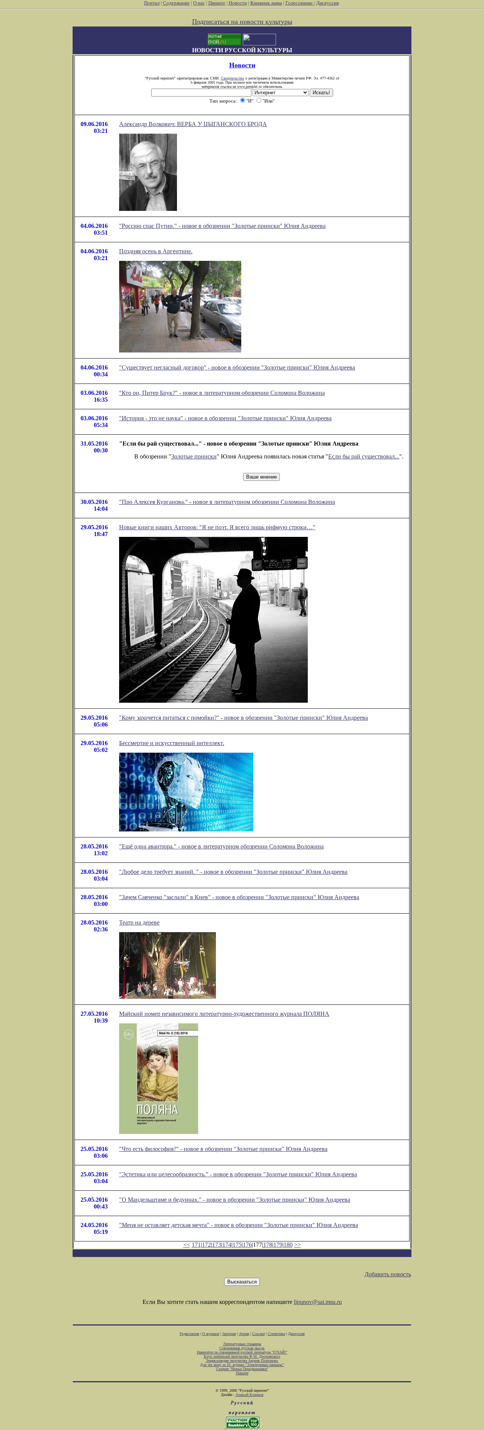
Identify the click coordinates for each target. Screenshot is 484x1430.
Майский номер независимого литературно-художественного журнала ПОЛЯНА (224, 1014)
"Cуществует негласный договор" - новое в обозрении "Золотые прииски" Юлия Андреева (237, 367)
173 (216, 1244)
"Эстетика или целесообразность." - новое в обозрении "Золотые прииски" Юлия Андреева (238, 1174)
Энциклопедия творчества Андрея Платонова (242, 1360)
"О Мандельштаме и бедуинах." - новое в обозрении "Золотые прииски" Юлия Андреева (234, 1199)
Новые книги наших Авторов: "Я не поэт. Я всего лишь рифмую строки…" (217, 527)
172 (206, 1244)
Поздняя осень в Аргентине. (155, 251)
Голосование (299, 3)
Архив (244, 1334)
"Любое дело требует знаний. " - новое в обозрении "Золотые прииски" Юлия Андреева (233, 872)
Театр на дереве (139, 922)
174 (226, 1244)
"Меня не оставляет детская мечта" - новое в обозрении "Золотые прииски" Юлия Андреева (238, 1225)
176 (247, 1244)
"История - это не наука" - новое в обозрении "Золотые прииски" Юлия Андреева (225, 418)
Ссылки (258, 1334)
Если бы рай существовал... (363, 456)
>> (297, 1244)
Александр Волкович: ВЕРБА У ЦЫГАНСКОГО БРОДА (193, 124)
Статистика (276, 1334)
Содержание (176, 3)
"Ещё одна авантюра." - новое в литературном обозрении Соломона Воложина (221, 846)
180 (288, 1244)
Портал (152, 3)
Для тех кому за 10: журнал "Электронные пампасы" (242, 1365)
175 (237, 1244)
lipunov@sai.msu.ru (318, 1302)
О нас (199, 3)
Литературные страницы (242, 1344)
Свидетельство (232, 78)
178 (267, 1244)
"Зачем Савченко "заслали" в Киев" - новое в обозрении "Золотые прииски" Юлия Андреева (239, 897)
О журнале (210, 1334)
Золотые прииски (194, 456)
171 (196, 1244)
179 (277, 1244)
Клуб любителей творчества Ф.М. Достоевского (242, 1356)
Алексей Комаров (250, 1395)
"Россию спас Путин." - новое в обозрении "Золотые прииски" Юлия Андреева (222, 226)
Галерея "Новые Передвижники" (242, 1369)
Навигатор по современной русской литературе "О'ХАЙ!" (242, 1352)
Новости (238, 3)
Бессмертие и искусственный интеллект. (171, 743)
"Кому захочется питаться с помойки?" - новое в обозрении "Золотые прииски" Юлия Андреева (243, 717)
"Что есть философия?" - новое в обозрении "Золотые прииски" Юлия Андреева (223, 1149)
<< (186, 1244)
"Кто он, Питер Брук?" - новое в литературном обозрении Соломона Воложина (222, 393)
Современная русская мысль (242, 1348)
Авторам (229, 1334)
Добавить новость (388, 1274)
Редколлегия (189, 1334)
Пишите (216, 3)
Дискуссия (327, 3)
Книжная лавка (266, 3)
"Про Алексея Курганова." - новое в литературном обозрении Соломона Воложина (227, 502)
